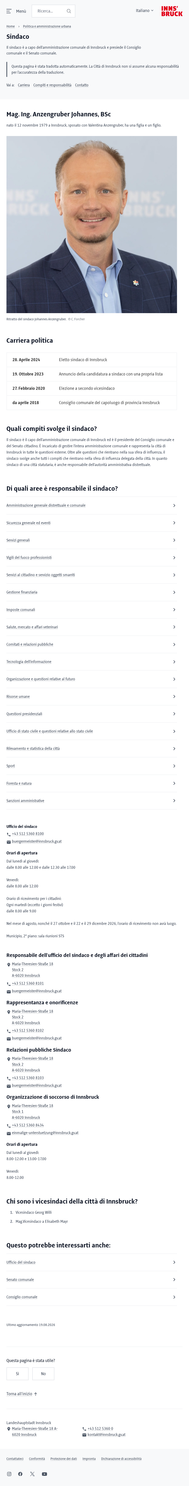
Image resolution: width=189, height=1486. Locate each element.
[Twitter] (32, 1474)
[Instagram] (9, 1474)
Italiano (143, 11)
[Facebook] (20, 1474)
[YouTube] (44, 1474)
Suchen (69, 11)
